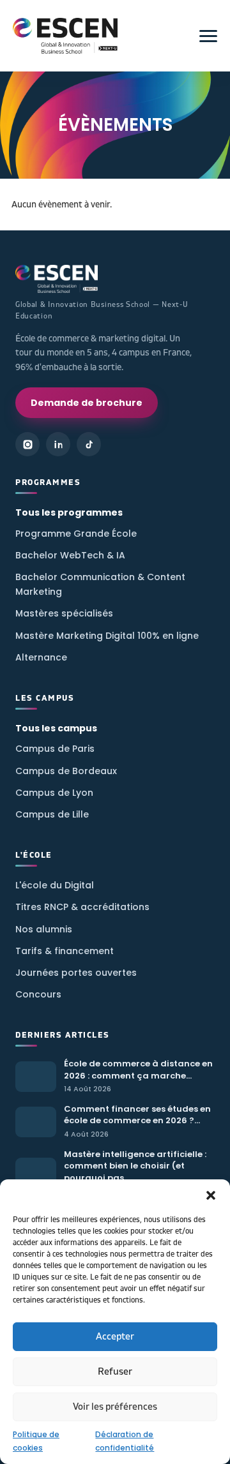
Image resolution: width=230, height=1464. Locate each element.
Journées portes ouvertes (76, 972)
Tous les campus (56, 728)
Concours (38, 994)
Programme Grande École (76, 533)
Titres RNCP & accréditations (82, 906)
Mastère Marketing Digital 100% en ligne (107, 635)
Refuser (115, 1372)
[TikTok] (89, 444)
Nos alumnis (43, 929)
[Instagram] (27, 444)
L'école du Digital (54, 885)
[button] (210, 1195)
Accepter (115, 1337)
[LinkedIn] (58, 444)
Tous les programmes (69, 512)
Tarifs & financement (64, 951)
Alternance (41, 657)
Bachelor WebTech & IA (70, 555)
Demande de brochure (86, 402)
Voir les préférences (115, 1407)
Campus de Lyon (54, 792)
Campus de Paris (55, 748)
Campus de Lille (52, 814)
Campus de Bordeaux (66, 771)
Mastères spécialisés (64, 613)
